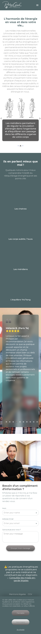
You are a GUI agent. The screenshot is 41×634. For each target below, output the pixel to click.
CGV (30, 594)
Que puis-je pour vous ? (11, 529)
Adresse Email (7, 519)
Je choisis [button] (20, 629)
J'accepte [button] (20, 613)
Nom (4, 508)
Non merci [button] (20, 622)
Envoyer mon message (20, 548)
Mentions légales (17, 594)
